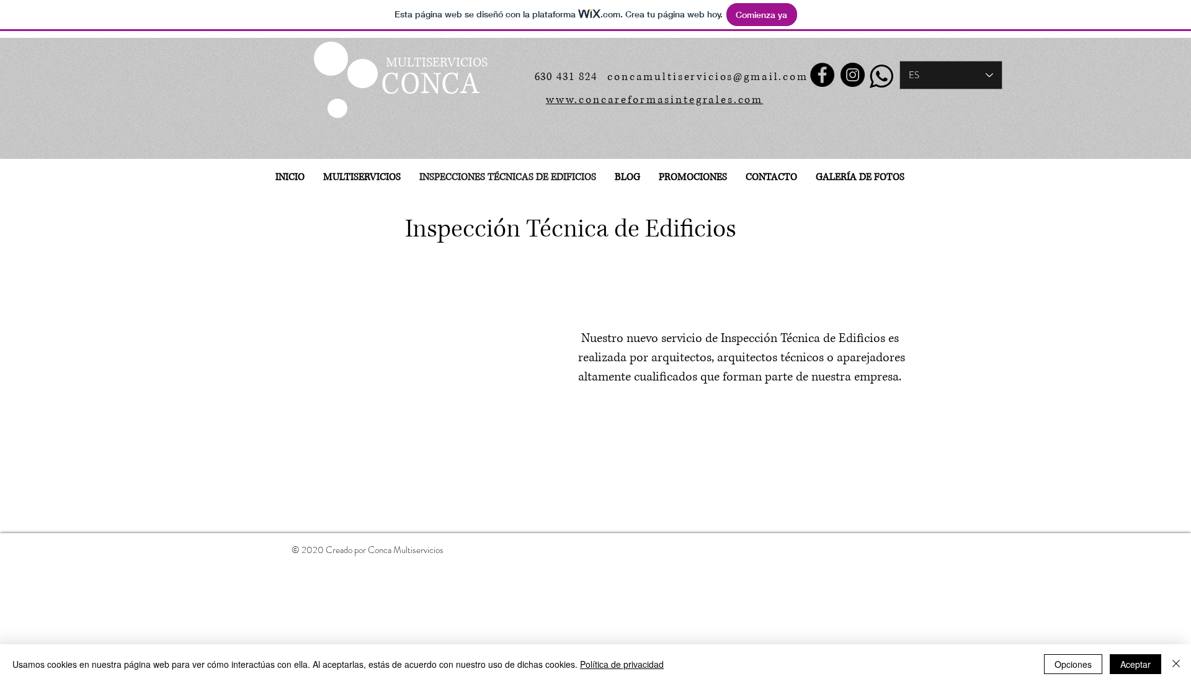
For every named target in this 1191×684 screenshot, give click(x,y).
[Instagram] (853, 75)
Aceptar (1135, 664)
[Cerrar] (1176, 664)
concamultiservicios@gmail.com (707, 77)
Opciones (1073, 664)
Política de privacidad (622, 664)
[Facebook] (822, 75)
